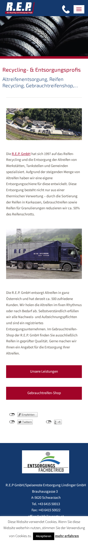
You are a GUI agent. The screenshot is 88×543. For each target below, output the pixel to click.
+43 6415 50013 (49, 504)
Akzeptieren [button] (43, 536)
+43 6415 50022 (49, 510)
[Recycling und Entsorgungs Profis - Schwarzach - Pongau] (19, 7)
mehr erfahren (67, 536)
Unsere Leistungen (44, 371)
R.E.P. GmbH (21, 153)
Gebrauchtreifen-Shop (44, 393)
